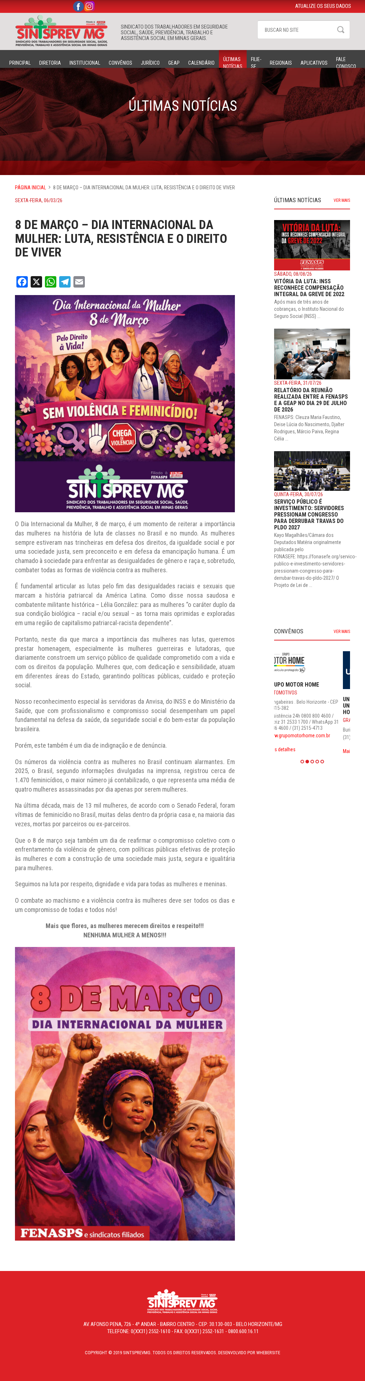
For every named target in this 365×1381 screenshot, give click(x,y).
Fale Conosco (346, 62)
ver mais (342, 200)
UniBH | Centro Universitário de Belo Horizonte (303, 706)
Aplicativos (314, 63)
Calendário (201, 63)
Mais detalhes (288, 751)
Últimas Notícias (232, 62)
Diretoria (50, 63)
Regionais (281, 63)
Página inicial (30, 187)
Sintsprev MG (64, 30)
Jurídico (150, 63)
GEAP (174, 63)
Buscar (341, 30)
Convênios (120, 63)
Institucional (85, 63)
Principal (20, 63)
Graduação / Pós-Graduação (307, 720)
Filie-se (256, 62)
